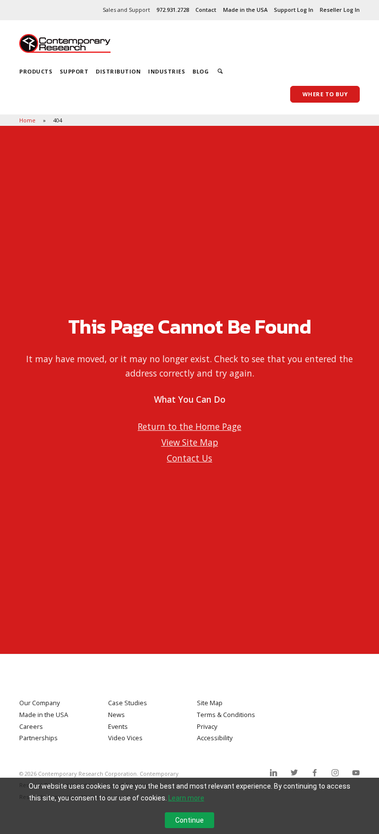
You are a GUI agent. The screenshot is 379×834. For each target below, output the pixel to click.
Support (74, 71)
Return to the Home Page (189, 426)
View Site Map (189, 442)
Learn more (186, 798)
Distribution (118, 71)
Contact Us (189, 458)
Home (28, 120)
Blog (200, 71)
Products (35, 71)
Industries (166, 71)
